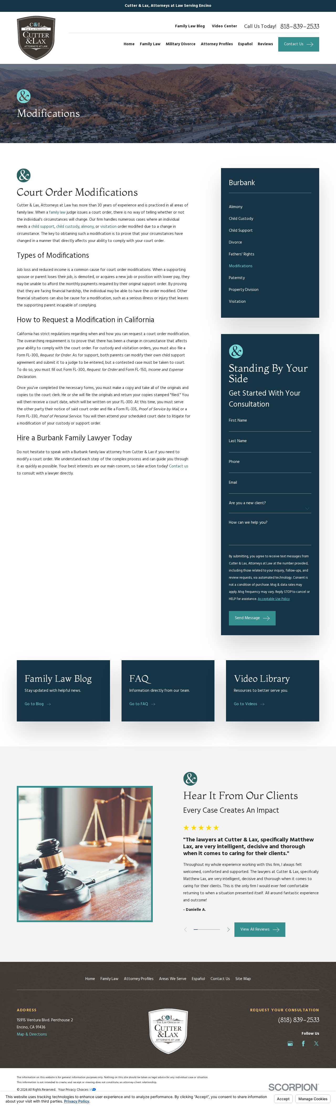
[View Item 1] (195, 929)
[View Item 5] (210, 929)
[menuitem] (270, 207)
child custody (67, 227)
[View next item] (228, 929)
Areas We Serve (172, 979)
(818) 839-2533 (298, 1020)
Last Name (238, 441)
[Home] (36, 38)
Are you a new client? (247, 503)
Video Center (224, 26)
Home (90, 979)
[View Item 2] (199, 929)
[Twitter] (316, 1043)
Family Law (109, 979)
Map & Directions (32, 1034)
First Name (238, 421)
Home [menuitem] (129, 44)
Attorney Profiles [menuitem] (217, 44)
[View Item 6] (214, 929)
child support (42, 227)
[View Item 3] (203, 929)
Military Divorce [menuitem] (181, 44)
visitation (108, 227)
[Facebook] (303, 1043)
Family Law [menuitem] (150, 44)
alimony (87, 227)
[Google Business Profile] (290, 1043)
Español (198, 979)
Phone (234, 462)
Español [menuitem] (245, 44)
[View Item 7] (218, 929)
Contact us (178, 466)
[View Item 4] (207, 929)
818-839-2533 (299, 26)
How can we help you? (248, 523)
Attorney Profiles (139, 979)
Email (233, 483)
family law (57, 212)
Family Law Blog (190, 26)
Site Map (243, 979)
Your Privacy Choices (73, 1090)
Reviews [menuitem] (265, 44)
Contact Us (220, 979)
